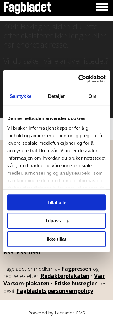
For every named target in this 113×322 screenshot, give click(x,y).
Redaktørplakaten (64, 275)
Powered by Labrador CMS (56, 313)
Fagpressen (77, 268)
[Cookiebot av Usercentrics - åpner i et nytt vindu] (80, 79)
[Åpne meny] (102, 8)
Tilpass (53, 220)
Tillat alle (56, 202)
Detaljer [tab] (56, 96)
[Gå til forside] (27, 8)
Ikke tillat (56, 239)
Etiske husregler (75, 283)
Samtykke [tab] (20, 96)
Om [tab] (92, 96)
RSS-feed (28, 252)
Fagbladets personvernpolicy (55, 290)
